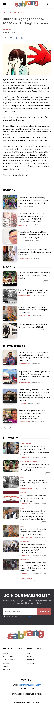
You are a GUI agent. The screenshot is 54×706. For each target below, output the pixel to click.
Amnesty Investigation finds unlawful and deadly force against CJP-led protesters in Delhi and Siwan (33, 567)
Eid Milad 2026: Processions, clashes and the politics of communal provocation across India (34, 450)
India (20, 206)
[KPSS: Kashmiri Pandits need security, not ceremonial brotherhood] (11, 497)
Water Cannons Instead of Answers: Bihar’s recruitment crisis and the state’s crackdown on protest (33, 548)
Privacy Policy (26, 616)
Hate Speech (7, 422)
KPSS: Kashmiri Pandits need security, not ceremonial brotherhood (33, 498)
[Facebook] (5, 37)
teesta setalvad (24, 315)
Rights (23, 493)
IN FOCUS (9, 267)
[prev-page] (5, 428)
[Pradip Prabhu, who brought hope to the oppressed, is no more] (10, 296)
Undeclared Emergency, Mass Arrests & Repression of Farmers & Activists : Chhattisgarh (34, 235)
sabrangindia (24, 363)
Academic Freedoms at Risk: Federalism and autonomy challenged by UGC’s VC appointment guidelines (31, 217)
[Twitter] (10, 37)
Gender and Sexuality (7, 401)
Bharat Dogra (24, 295)
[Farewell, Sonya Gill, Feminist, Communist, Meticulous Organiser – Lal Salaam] (10, 313)
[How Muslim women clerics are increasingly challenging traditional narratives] (10, 253)
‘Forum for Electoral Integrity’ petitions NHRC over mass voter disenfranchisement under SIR (33, 200)
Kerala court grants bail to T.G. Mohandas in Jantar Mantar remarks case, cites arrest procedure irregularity (33, 414)
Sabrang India (24, 330)
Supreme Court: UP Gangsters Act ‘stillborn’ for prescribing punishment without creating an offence (35, 375)
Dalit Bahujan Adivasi (8, 284)
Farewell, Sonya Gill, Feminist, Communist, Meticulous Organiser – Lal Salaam (34, 310)
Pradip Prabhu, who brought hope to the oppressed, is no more (34, 291)
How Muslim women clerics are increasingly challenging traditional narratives (34, 252)
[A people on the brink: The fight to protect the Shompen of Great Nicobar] (10, 278)
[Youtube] (33, 689)
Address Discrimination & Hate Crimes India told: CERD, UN (32, 325)
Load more (26, 579)
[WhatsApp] (22, 37)
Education (22, 225)
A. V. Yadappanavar (25, 281)
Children (7, 13)
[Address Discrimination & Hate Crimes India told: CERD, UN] (10, 330)
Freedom (21, 241)
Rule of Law (18, 13)
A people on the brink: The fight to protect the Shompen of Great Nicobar (34, 275)
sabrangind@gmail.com (30, 684)
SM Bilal (7, 29)
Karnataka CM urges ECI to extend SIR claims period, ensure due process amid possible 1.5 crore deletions (32, 515)
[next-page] (10, 428)
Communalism (23, 258)
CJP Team (22, 403)
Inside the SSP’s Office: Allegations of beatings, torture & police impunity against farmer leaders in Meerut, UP (35, 356)
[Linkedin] (16, 37)
